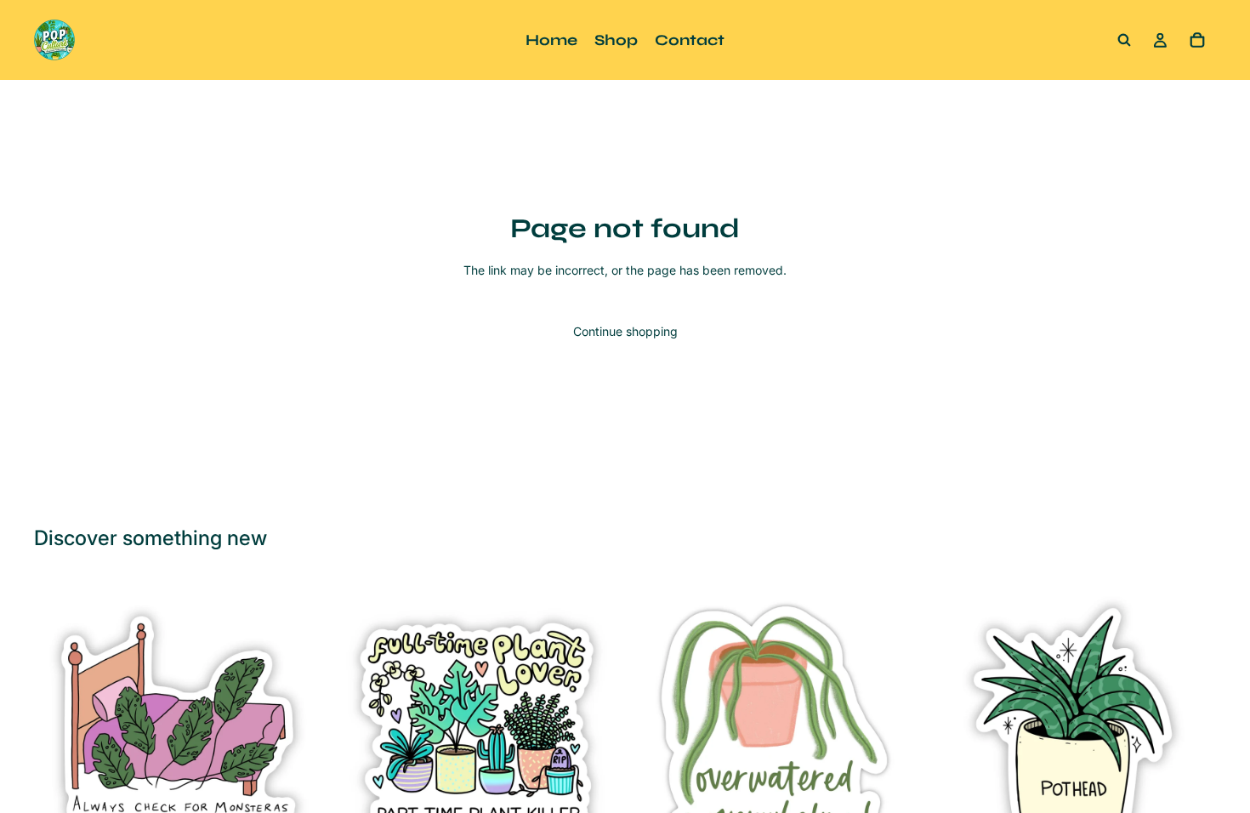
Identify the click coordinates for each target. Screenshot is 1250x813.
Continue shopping (625, 331)
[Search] (1124, 40)
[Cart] (1197, 40)
